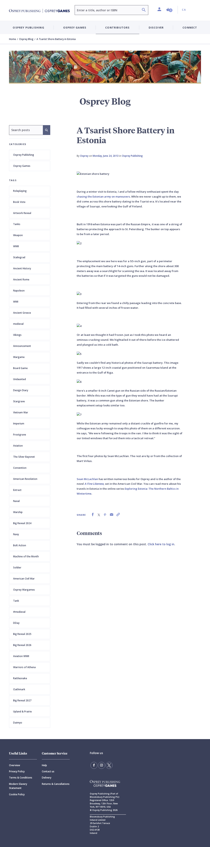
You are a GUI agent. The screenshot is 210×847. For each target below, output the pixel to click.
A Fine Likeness (94, 484)
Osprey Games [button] (74, 27)
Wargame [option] (19, 357)
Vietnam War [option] (20, 412)
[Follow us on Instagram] (101, 765)
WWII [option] (16, 246)
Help (44, 765)
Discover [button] (156, 27)
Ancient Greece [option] (22, 312)
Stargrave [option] (19, 401)
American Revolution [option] (25, 479)
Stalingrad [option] (19, 257)
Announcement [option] (22, 346)
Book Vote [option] (19, 202)
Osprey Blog (26, 39)
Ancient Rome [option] (21, 279)
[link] (93, 514)
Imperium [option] (18, 423)
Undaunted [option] (19, 379)
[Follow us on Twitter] (109, 765)
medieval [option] (18, 324)
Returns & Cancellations (56, 784)
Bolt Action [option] (19, 545)
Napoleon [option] (19, 290)
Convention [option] (19, 468)
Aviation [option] (18, 445)
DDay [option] (16, 623)
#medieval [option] (19, 612)
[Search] (144, 10)
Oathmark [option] (19, 689)
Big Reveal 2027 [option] (22, 700)
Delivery (46, 777)
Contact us (48, 771)
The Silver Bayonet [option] (24, 456)
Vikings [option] (17, 335)
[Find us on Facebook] (93, 765)
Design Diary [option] (20, 390)
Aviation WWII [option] (21, 656)
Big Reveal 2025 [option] (22, 634)
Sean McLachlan (87, 479)
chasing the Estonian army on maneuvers (103, 196)
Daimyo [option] (17, 722)
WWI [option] (15, 301)
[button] (169, 9)
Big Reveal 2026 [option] (22, 645)
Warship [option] (18, 512)
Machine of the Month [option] (26, 556)
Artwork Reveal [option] (22, 213)
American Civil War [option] (24, 578)
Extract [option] (17, 490)
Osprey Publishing (23, 155)
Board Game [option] (20, 368)
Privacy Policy (17, 771)
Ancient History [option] (22, 268)
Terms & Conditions (20, 777)
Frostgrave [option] (19, 434)
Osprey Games (21, 166)
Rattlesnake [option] (20, 678)
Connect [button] (190, 27)
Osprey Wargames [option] (24, 589)
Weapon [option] (18, 235)
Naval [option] (16, 501)
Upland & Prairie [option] (22, 711)
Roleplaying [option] (20, 191)
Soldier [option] (17, 567)
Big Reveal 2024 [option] (22, 523)
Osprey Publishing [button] (28, 27)
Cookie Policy (17, 794)
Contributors (117, 27)
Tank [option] (16, 600)
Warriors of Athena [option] (24, 667)
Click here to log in (161, 544)
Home (12, 39)
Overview (14, 765)
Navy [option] (16, 534)
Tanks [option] (16, 224)
